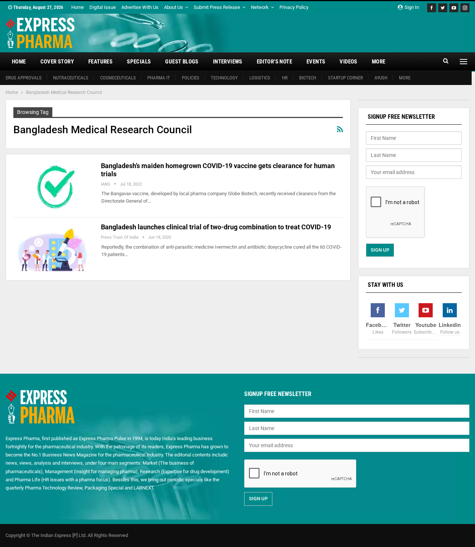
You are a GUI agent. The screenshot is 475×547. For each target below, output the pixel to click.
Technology (224, 78)
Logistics (259, 78)
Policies (190, 78)
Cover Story (57, 61)
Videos (348, 61)
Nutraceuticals (70, 78)
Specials (139, 61)
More (379, 61)
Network (260, 7)
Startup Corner (345, 78)
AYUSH (380, 78)
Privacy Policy (293, 7)
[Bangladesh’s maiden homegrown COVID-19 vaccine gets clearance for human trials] (52, 187)
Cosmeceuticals (118, 78)
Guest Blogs (181, 61)
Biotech (307, 78)
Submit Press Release (217, 7)
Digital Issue (102, 7)
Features (100, 61)
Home (77, 7)
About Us (173, 7)
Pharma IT (158, 78)
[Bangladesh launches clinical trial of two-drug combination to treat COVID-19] (52, 248)
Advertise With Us (139, 7)
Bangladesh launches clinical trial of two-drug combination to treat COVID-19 (216, 227)
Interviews (227, 61)
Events (316, 61)
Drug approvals (24, 78)
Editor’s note (274, 61)
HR (285, 78)
